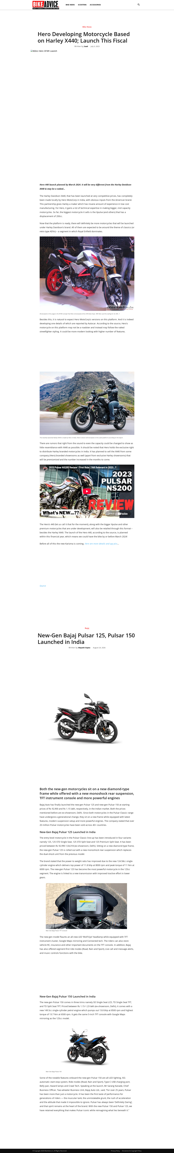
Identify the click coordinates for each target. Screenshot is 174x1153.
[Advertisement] (87, 30)
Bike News (70, 5)
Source (43, 585)
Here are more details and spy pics (101, 543)
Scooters (82, 5)
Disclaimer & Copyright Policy (131, 1151)
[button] (138, 4)
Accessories (95, 5)
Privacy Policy (115, 1151)
